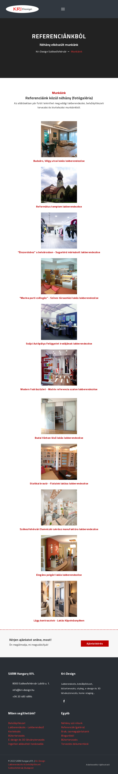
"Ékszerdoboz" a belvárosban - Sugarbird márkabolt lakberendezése (59, 252)
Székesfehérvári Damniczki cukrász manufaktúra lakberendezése (59, 529)
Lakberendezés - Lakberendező (26, 727)
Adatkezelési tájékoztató (98, 765)
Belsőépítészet (16, 723)
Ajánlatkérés (95, 643)
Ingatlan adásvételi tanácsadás (25, 743)
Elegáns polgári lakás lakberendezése (59, 574)
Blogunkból (67, 735)
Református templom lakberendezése (59, 206)
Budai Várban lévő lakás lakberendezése (59, 437)
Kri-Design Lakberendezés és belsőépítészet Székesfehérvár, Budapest (26, 764)
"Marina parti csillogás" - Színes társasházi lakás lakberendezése (59, 298)
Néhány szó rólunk (71, 723)
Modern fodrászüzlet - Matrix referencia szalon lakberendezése (58, 389)
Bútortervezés (16, 735)
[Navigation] (63, 9)
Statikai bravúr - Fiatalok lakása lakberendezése (59, 483)
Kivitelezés (14, 731)
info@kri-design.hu (23, 690)
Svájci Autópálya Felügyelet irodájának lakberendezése (59, 343)
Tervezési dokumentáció (75, 743)
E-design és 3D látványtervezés (26, 739)
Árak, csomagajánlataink (75, 731)
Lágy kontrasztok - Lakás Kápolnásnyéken (59, 620)
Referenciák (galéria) (73, 727)
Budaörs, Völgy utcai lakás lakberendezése (59, 160)
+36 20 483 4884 (22, 696)
